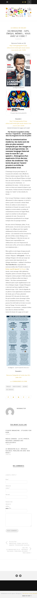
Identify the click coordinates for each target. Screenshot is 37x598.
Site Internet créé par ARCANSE (30, 593)
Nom (7, 479)
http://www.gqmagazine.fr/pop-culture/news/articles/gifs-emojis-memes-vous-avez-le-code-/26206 (18, 48)
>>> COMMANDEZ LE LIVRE (18, 381)
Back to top (26, 595)
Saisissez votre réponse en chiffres (9, 504)
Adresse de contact (8, 487)
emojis (8, 386)
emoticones (17, 386)
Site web (8, 494)
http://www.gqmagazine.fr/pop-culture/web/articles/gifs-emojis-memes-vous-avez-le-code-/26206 (18, 123)
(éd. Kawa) (16, 269)
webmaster (21, 408)
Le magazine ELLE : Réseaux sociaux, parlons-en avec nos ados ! (18, 450)
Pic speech (9, 389)
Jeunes (25, 386)
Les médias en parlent (18, 28)
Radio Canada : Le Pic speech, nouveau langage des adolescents (17, 440)
